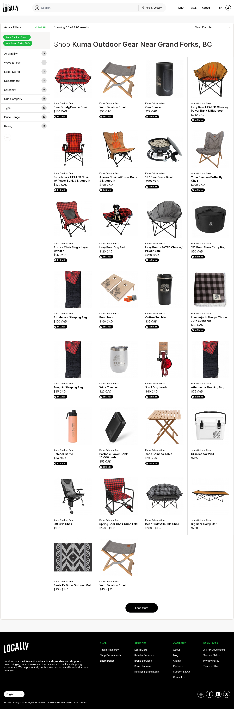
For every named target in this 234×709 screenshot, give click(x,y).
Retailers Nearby (109, 649)
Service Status (211, 655)
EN (220, 7)
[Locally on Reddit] (201, 694)
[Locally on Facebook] (209, 694)
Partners (178, 666)
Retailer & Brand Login (146, 671)
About (206, 7)
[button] (25, 53)
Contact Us (179, 677)
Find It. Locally (153, 7)
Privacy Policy (211, 660)
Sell (193, 7)
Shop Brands (107, 660)
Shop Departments (110, 655)
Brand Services (143, 660)
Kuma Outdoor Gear (15, 37)
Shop (181, 7)
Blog (175, 655)
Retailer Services (144, 655)
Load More (141, 607)
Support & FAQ (181, 671)
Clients (177, 660)
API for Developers (214, 649)
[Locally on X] (226, 694)
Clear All (41, 27)
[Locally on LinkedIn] (218, 694)
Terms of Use (211, 666)
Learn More (140, 649)
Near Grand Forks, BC (16, 43)
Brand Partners (142, 666)
